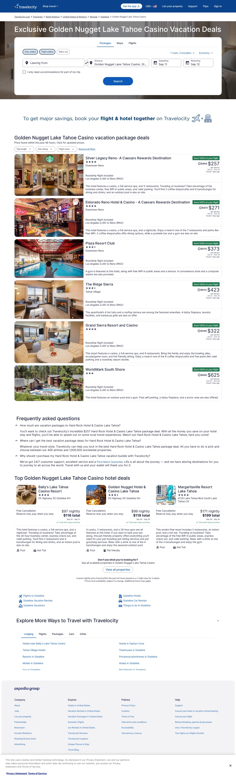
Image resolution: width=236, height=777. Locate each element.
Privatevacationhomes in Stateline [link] (138, 656)
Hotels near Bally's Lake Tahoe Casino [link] (44, 643)
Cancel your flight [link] (183, 716)
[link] (68, 596)
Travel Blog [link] (73, 749)
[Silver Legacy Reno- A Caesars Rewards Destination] (152, 175)
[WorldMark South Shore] (152, 383)
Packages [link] (38, 16)
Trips (206, 6)
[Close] (230, 765)
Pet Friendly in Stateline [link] (132, 669)
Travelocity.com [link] (22, 16)
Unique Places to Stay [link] (78, 744)
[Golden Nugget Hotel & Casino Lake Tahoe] (118, 518)
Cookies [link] (125, 711)
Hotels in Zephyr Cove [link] (131, 643)
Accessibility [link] (127, 727)
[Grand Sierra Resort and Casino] (152, 342)
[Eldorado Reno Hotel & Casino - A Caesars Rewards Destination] (152, 217)
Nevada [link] (93, 16)
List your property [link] (22, 716)
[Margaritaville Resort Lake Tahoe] (188, 518)
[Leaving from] (54, 63)
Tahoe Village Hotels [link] (34, 650)
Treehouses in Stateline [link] (132, 650)
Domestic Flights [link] (76, 722)
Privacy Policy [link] (128, 705)
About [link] (17, 705)
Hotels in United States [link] (79, 705)
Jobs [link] (16, 711)
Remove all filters (87, 149)
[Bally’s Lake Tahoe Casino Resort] (48, 518)
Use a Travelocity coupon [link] (187, 727)
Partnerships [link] (20, 722)
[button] (118, 620)
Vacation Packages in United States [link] (85, 716)
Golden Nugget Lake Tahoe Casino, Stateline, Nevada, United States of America (122, 64)
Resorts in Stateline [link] (33, 656)
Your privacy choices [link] (131, 733)
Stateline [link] (105, 16)
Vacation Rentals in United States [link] (84, 711)
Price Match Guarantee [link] (110, 461)
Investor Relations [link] (23, 733)
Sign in (218, 6)
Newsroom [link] (19, 727)
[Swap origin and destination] (86, 62)
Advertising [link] (19, 744)
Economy (204, 52)
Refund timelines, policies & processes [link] (193, 722)
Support (192, 6)
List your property (172, 6)
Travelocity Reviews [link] (78, 733)
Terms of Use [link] (127, 716)
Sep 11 (163, 64)
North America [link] (53, 16)
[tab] (105, 43)
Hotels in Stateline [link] (129, 663)
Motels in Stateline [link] (33, 663)
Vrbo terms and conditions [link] (134, 722)
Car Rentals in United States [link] (81, 727)
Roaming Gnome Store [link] (25, 738)
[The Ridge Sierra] (152, 299)
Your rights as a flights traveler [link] (189, 733)
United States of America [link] (75, 16)
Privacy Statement (16, 773)
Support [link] (179, 705)
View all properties (118, 569)
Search (118, 81)
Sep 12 (195, 64)
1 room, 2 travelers (180, 52)
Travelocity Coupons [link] (78, 738)
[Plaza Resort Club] (152, 258)
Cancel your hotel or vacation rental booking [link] (196, 711)
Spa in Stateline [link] (31, 669)
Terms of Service (37, 773)
